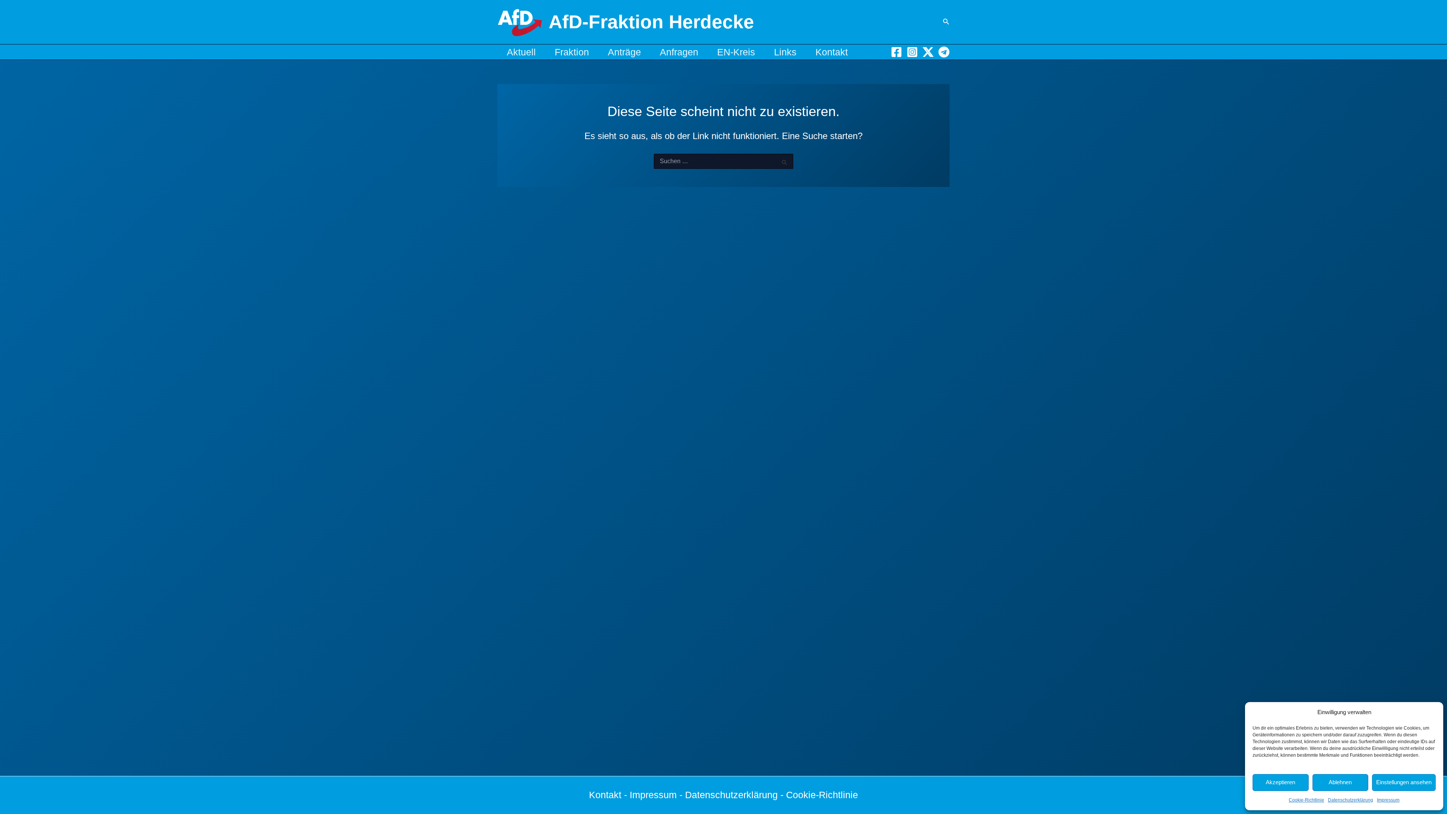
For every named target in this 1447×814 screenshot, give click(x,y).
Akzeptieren (1280, 782)
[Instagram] (912, 52)
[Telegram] (944, 52)
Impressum (1388, 800)
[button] (946, 22)
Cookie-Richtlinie (1306, 800)
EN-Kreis (736, 52)
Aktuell (521, 52)
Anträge (624, 52)
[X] (928, 52)
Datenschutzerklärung (1350, 800)
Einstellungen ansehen (1404, 782)
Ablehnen (1340, 782)
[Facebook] (896, 52)
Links (785, 52)
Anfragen (679, 52)
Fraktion (572, 52)
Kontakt (831, 52)
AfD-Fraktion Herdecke (651, 21)
